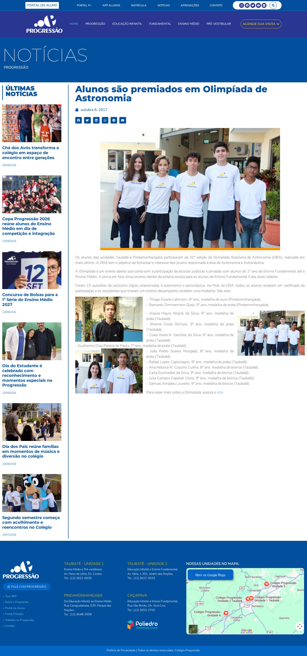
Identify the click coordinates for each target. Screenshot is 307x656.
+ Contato (9, 626)
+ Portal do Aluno (14, 608)
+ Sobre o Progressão (16, 602)
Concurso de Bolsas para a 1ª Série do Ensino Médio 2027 (30, 299)
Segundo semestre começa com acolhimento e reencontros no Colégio (31, 522)
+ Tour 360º (10, 596)
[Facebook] (247, 5)
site (220, 392)
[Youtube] (258, 5)
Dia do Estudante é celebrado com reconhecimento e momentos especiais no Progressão (27, 375)
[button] (273, 5)
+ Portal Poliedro (13, 614)
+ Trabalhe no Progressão (18, 620)
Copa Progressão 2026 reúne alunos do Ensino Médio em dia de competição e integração (28, 226)
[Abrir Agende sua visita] (278, 24)
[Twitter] (252, 5)
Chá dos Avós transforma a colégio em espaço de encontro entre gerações (30, 152)
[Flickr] (264, 5)
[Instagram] (241, 5)
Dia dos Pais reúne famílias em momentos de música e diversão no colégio (31, 451)
